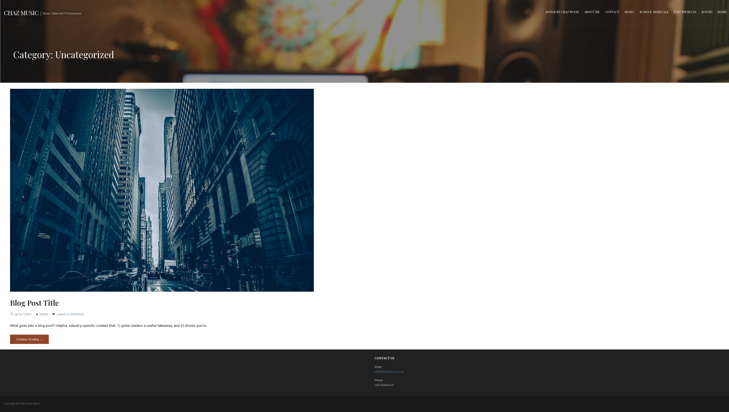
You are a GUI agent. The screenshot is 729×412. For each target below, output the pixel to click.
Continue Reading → (29, 339)
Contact (612, 12)
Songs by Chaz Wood (562, 12)
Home (722, 12)
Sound (707, 12)
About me (592, 12)
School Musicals (654, 12)
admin (43, 314)
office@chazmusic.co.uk (389, 371)
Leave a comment (70, 314)
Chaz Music (21, 13)
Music (629, 12)
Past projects (685, 12)
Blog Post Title (34, 303)
